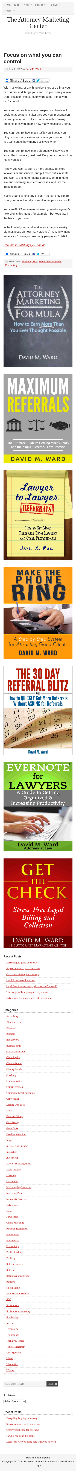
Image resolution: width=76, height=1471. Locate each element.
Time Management (15, 1346)
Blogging (11, 1028)
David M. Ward (33, 69)
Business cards (13, 1045)
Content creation (14, 1087)
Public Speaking (14, 1252)
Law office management (18, 1163)
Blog (17, 5)
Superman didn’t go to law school (23, 968)
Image (9, 1140)
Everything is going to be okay (21, 962)
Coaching (11, 1075)
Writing (10, 1370)
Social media (12, 1305)
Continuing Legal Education (20, 1093)
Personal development (50, 261)
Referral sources (14, 1264)
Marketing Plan (29, 261)
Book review (12, 1039)
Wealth (9, 1358)
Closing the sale (14, 1069)
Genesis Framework (46, 1461)
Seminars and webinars (17, 1293)
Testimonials (12, 1335)
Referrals (10, 1270)
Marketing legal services (18, 1187)
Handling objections (16, 1134)
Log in (38, 1465)
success (9, 1323)
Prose (27, 1461)
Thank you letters (15, 1340)
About (28, 5)
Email (9, 1110)
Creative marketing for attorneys (22, 974)
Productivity (11, 265)
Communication (14, 1081)
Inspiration (11, 1152)
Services (56, 5)
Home (7, 5)
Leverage (11, 1175)
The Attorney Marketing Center (38, 22)
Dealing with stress (15, 1104)
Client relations (14, 1063)
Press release (12, 1240)
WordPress (66, 1461)
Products (41, 5)
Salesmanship (13, 1287)
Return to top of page (38, 1457)
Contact (9, 11)
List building (12, 1181)
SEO (8, 1299)
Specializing (12, 1317)
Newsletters (12, 1217)
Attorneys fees (13, 1022)
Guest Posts (12, 1128)
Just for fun (12, 1158)
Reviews (10, 1281)
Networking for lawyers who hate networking (29, 998)
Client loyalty (13, 1057)
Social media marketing (18, 1311)
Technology (12, 1329)
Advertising (12, 1016)
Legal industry (13, 1169)
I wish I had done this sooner (20, 980)
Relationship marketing (18, 1276)
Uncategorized (13, 1352)
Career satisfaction (15, 1051)
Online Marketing (15, 1222)
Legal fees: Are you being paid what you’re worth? (31, 986)
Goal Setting (12, 1122)
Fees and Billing (14, 1116)
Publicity (10, 1258)
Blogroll (10, 1034)
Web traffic (12, 1364)
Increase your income (17, 1146)
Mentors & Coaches (16, 1199)
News (9, 1211)
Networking (12, 1205)
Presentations (12, 1234)
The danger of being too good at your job (27, 992)
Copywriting (12, 1098)
